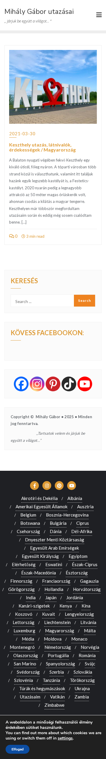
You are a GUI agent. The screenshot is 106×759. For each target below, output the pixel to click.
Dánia (56, 531)
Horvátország (87, 589)
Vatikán (57, 696)
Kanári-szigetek (34, 605)
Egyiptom (78, 556)
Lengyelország (79, 614)
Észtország (77, 572)
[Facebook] (21, 384)
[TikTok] (69, 384)
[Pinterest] (53, 384)
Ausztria (85, 506)
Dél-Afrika (81, 531)
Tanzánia (51, 680)
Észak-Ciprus (84, 564)
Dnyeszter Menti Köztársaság (54, 539)
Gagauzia (89, 581)
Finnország (21, 581)
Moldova (53, 638)
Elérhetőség (24, 564)
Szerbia (56, 672)
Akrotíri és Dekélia (39, 498)
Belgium (28, 514)
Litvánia (88, 622)
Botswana (30, 523)
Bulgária (58, 523)
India (31, 597)
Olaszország (25, 655)
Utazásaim (30, 696)
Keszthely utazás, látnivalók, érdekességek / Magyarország (42, 147)
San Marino (25, 663)
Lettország (23, 622)
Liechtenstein (57, 622)
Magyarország (59, 630)
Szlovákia (83, 672)
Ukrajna (82, 688)
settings (65, 738)
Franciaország (56, 581)
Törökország (82, 680)
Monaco (79, 638)
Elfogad (17, 749)
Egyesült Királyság (40, 556)
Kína (86, 605)
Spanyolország (60, 663)
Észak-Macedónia (38, 572)
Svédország (28, 672)
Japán (51, 597)
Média (28, 638)
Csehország (28, 531)
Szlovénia (23, 680)
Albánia (74, 498)
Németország (57, 647)
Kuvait (48, 614)
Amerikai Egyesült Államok (41, 506)
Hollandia (53, 589)
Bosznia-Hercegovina (67, 514)
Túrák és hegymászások (42, 688)
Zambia (81, 696)
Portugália (58, 655)
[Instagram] (37, 384)
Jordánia (74, 597)
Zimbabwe (54, 705)
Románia (87, 655)
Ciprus (82, 523)
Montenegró (22, 647)
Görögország (21, 589)
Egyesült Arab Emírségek (54, 547)
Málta (90, 630)
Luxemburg (24, 630)
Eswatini (53, 564)
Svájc (90, 663)
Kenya (65, 605)
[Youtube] (84, 384)
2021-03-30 (22, 133)
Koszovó (23, 614)
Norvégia (90, 647)
